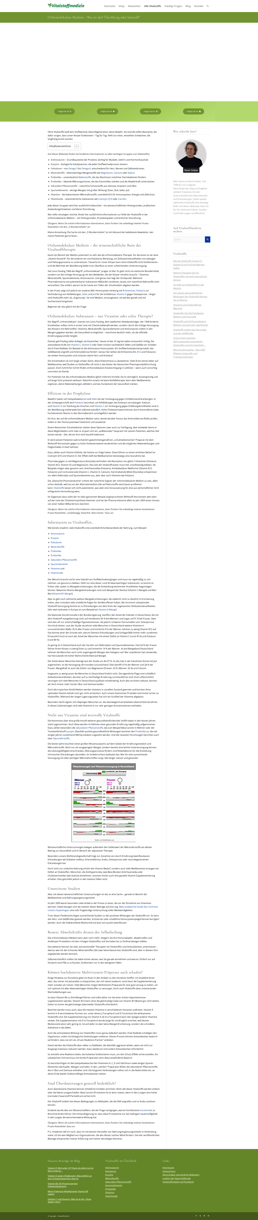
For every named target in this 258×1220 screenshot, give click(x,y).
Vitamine (55, 568)
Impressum (168, 1167)
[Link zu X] (200, 1216)
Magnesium (107, 172)
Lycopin (70, 731)
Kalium (131, 172)
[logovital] (66, 6)
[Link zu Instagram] (208, 1216)
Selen (85, 294)
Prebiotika (56, 551)
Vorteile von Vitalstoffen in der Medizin (188, 286)
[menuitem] (109, 6)
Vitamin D (122, 294)
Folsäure (140, 290)
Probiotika (56, 555)
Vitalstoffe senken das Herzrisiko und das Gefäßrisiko (189, 331)
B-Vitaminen (129, 290)
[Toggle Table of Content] (75, 146)
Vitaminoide (57, 572)
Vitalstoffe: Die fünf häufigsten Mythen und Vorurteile (188, 315)
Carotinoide (146, 1110)
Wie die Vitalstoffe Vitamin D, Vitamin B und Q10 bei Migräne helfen (189, 265)
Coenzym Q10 (105, 198)
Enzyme (55, 538)
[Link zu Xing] (204, 1216)
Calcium (118, 172)
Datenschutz (169, 1171)
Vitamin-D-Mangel (107, 609)
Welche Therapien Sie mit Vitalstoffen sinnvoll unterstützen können (190, 276)
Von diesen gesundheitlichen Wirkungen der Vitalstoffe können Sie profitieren (190, 297)
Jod (94, 294)
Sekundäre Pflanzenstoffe (64, 559)
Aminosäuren (57, 533)
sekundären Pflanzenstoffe (89, 727)
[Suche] (207, 6)
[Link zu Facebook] (196, 1216)
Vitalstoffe (59, 487)
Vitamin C (76, 344)
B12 (139, 351)
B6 (134, 351)
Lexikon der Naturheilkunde (177, 1178)
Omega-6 (86, 168)
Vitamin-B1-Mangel (62, 593)
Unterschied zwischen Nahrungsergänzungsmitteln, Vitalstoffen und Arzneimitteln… (189, 342)
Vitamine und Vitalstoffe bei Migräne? (187, 306)
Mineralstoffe (57, 546)
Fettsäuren (56, 542)
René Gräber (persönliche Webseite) (181, 1174)
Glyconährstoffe (61, 738)
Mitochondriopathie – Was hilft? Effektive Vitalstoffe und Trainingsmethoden (189, 353)
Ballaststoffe (84, 177)
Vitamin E (86, 344)
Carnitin (122, 198)
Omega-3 (73, 168)
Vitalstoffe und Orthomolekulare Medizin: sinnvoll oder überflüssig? (190, 323)
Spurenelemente (59, 564)
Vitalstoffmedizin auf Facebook (178, 1181)
